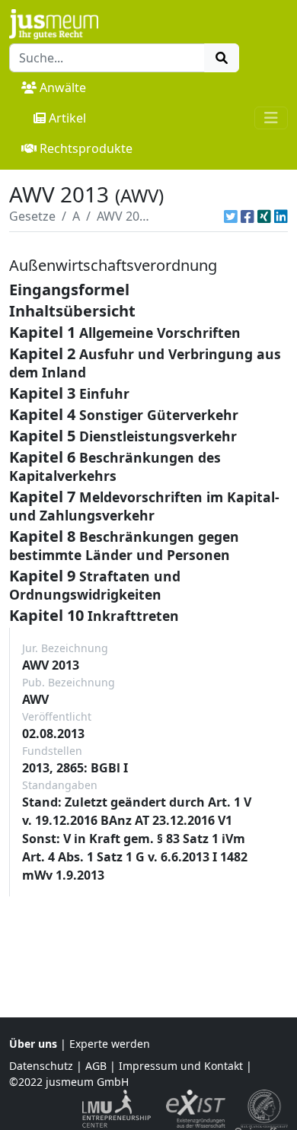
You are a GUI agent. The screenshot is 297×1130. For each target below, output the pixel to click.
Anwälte (63, 87)
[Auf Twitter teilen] (231, 216)
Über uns (33, 1043)
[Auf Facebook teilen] (247, 216)
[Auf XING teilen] (264, 216)
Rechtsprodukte (86, 148)
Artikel (67, 118)
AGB (96, 1065)
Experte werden (109, 1043)
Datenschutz (41, 1065)
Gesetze (32, 216)
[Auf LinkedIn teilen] (281, 216)
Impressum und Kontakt (181, 1065)
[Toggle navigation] (271, 118)
